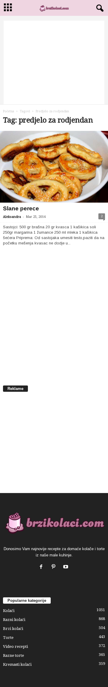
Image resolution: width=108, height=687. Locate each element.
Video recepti (15, 646)
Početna (8, 111)
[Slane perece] (54, 167)
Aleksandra (12, 217)
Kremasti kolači (17, 664)
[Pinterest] (55, 567)
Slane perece (21, 208)
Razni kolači (14, 619)
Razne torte (13, 655)
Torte (8, 637)
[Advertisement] (54, 62)
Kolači (8, 610)
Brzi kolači (13, 628)
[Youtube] (66, 567)
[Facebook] (42, 567)
